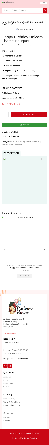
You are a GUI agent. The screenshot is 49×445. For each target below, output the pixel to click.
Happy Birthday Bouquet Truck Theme (24, 268)
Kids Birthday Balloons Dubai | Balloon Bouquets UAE (25, 22)
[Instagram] (10, 366)
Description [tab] (11, 153)
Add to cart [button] (24, 275)
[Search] (45, 10)
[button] (43, 3)
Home (4, 22)
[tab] (11, 153)
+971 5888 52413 (11, 343)
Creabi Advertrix (30, 438)
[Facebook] (5, 366)
